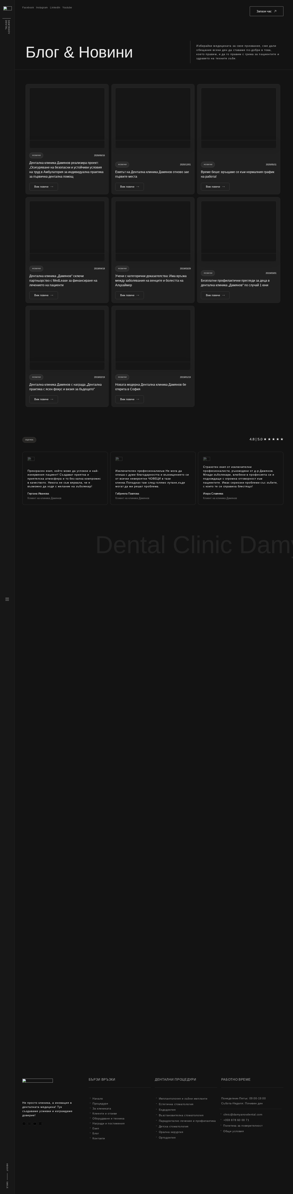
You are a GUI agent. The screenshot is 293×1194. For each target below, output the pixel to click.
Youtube (67, 7)
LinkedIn (55, 7)
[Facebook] (24, 1123)
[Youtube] (34, 1123)
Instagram (42, 7)
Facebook (28, 7)
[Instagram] (29, 1123)
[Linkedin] (40, 1123)
